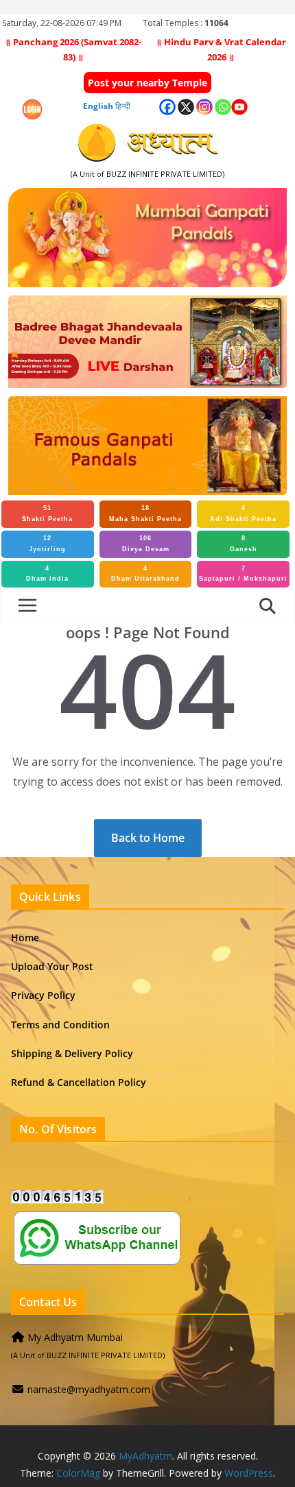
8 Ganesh (243, 544)
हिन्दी (122, 106)
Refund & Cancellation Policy (78, 1082)
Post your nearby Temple (147, 82)
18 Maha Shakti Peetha (145, 513)
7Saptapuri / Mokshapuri (243, 574)
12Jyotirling (47, 544)
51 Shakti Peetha (47, 513)
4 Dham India (47, 574)
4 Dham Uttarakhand (145, 574)
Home (25, 937)
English (98, 106)
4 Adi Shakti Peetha (243, 513)
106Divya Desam (145, 544)
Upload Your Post (52, 966)
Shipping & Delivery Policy (72, 1053)
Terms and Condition (60, 1024)
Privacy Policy (43, 995)
